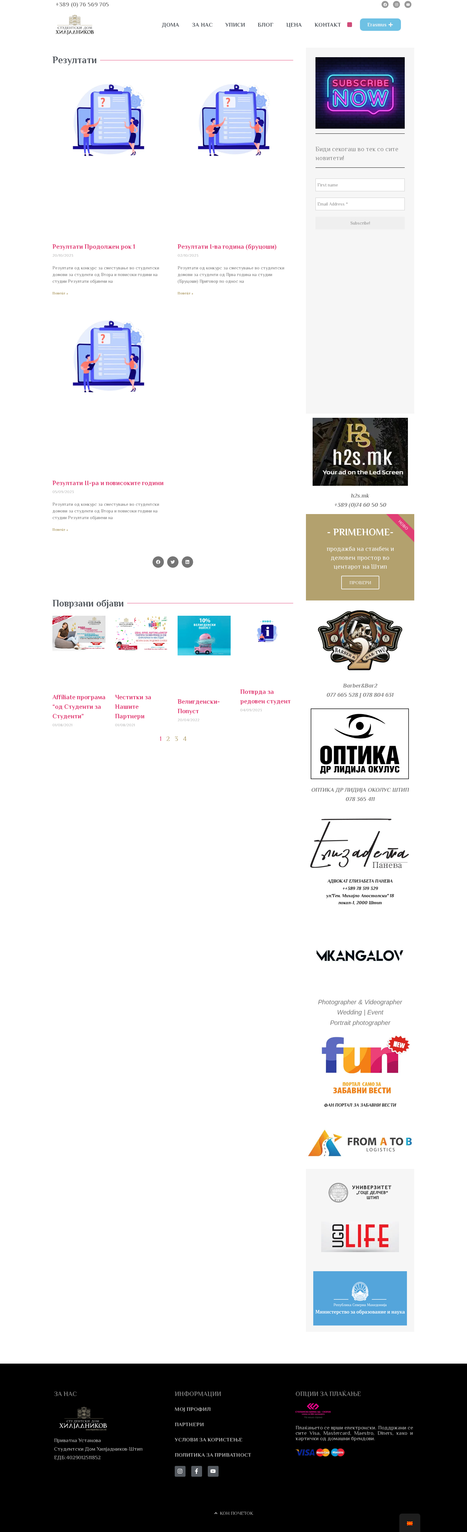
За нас (202, 25)
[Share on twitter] (173, 562)
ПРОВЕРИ (360, 582)
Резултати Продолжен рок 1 (93, 246)
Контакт (328, 25)
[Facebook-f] (196, 1471)
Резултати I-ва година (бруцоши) (227, 246)
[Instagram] (396, 4)
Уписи (235, 25)
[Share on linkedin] (187, 562)
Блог (266, 25)
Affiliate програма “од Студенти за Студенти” (78, 707)
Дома (170, 25)
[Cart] (349, 24)
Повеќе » (60, 293)
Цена (294, 25)
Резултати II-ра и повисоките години (108, 482)
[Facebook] (385, 4)
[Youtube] (407, 4)
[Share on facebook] (158, 562)
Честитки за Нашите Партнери (133, 707)
